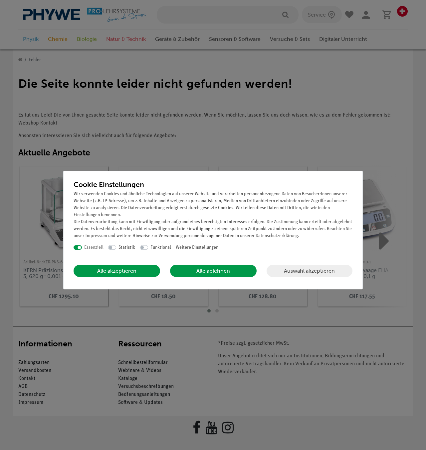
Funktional (160, 247)
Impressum (96, 235)
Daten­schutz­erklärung (277, 235)
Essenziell (94, 247)
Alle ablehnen (213, 271)
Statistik (126, 247)
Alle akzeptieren (116, 271)
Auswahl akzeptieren (309, 271)
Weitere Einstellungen (197, 247)
